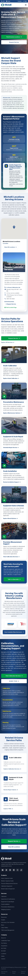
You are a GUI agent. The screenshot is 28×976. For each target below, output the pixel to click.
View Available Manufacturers (13, 632)
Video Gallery (4, 927)
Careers (20, 1)
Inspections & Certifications (8, 899)
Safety (2, 956)
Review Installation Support (11, 482)
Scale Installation (5, 904)
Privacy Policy (14, 972)
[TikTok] (21, 870)
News (2, 925)
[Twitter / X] (6, 870)
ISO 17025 (3, 948)
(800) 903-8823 (10, 298)
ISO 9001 (3, 951)
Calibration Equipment (6, 886)
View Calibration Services (10, 556)
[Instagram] (17, 870)
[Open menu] (26, 5)
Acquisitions (4, 945)
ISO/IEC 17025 (13, 681)
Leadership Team (5, 940)
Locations (3, 953)
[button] (14, 227)
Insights (3, 919)
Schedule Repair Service (10, 447)
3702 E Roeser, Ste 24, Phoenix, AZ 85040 (14, 295)
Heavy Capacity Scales (7, 878)
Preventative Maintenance (7, 906)
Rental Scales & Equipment (8, 888)
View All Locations (9, 247)
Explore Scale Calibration (10, 378)
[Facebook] (13, 870)
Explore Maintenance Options (11, 413)
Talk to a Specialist (13, 579)
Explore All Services (7, 342)
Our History (4, 943)
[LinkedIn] (10, 870)
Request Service (14, 42)
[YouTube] (2, 870)
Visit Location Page (11, 307)
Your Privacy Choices (4, 972)
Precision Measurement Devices (9, 883)
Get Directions (10, 301)
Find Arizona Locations (13, 37)
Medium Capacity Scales (7, 881)
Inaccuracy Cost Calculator (8, 922)
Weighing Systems (6, 909)
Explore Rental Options (9, 518)
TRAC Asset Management (7, 930)
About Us (3, 938)
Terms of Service (23, 972)
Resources (4, 917)
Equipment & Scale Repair (7, 901)
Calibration (3, 896)
